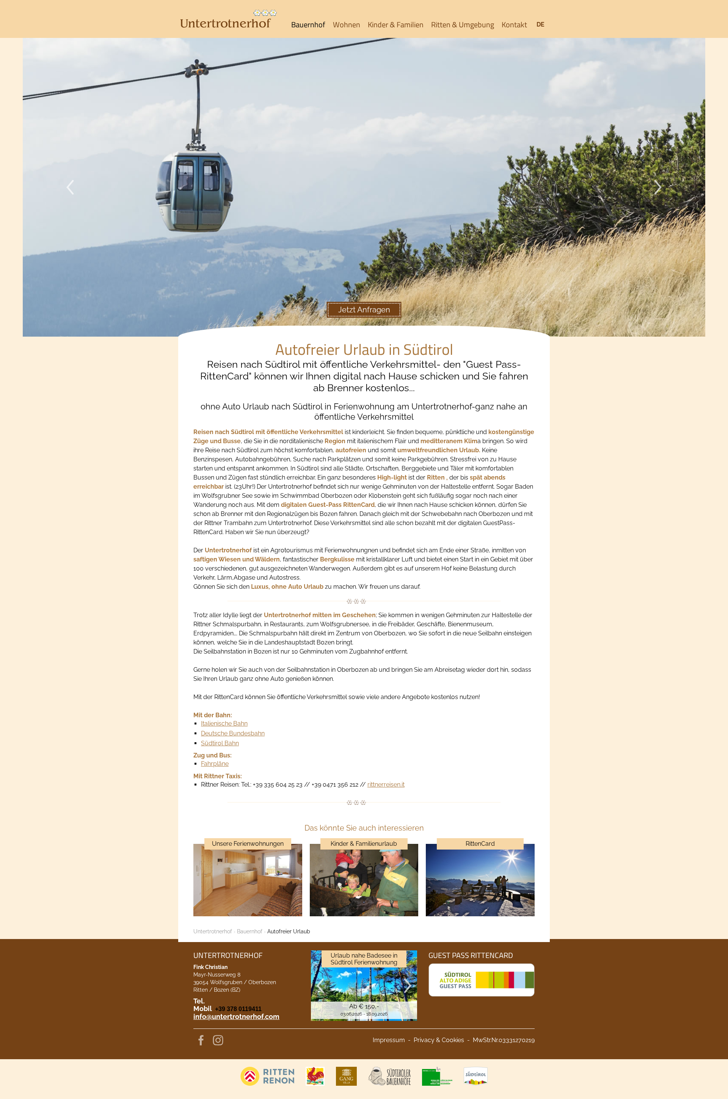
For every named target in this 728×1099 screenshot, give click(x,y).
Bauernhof (308, 24)
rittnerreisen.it (386, 784)
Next (658, 187)
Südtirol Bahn (220, 743)
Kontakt (514, 24)
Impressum (389, 1040)
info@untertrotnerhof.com (236, 1017)
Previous (70, 187)
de (540, 24)
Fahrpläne (215, 763)
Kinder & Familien (396, 24)
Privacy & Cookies (439, 1040)
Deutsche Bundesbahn (233, 733)
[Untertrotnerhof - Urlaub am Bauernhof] (227, 18)
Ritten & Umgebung (462, 24)
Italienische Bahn (224, 723)
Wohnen (346, 24)
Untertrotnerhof (212, 931)
